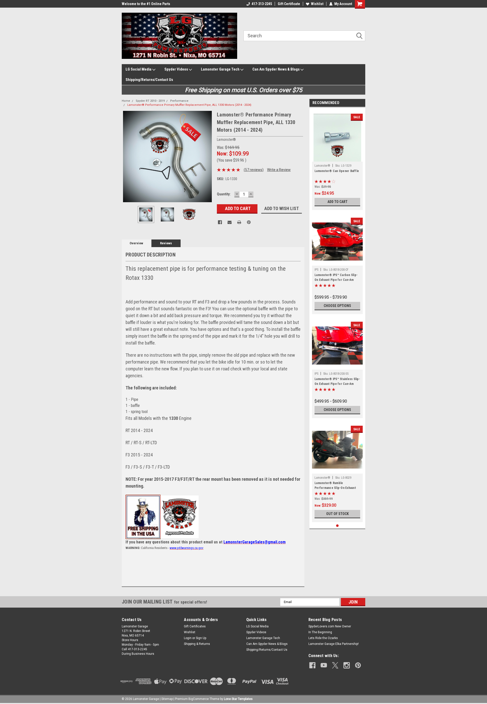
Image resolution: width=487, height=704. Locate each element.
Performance (179, 100)
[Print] (239, 222)
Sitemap (167, 699)
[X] (335, 665)
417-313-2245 (262, 4)
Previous (127, 156)
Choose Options (337, 306)
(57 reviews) (254, 170)
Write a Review (279, 170)
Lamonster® (322, 165)
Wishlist (317, 4)
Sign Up (201, 638)
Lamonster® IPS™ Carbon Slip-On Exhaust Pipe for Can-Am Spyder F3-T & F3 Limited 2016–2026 (337, 278)
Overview (136, 243)
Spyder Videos (176, 69)
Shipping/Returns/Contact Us (149, 79)
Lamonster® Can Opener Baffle (337, 171)
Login (188, 638)
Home (126, 100)
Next (208, 156)
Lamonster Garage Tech (220, 69)
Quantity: (224, 194)
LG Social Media (139, 69)
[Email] (230, 222)
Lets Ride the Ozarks (323, 638)
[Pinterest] (249, 222)
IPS (316, 269)
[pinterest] (358, 665)
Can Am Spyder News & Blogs (276, 69)
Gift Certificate (289, 4)
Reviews (166, 243)
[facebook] (312, 665)
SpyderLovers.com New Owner (329, 626)
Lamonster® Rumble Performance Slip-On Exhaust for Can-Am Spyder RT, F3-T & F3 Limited (336, 486)
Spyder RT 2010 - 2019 (150, 100)
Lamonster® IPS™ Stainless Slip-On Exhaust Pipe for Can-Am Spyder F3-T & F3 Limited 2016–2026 (337, 382)
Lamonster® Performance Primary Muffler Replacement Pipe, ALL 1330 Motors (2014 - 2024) (189, 105)
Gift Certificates (195, 626)
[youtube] (324, 665)
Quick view (337, 262)
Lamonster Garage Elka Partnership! (333, 644)
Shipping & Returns (197, 644)
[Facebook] (220, 222)
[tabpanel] (337, 160)
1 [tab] (337, 525)
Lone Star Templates (238, 699)
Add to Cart (337, 202)
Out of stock (337, 514)
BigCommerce (198, 699)
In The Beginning (320, 632)
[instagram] (346, 665)
